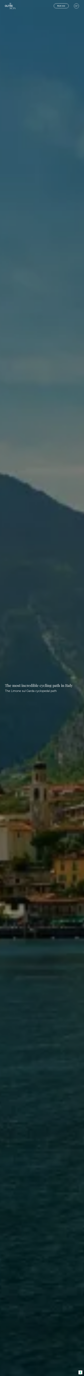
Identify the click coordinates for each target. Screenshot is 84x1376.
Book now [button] (61, 6)
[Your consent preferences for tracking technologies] (80, 1372)
